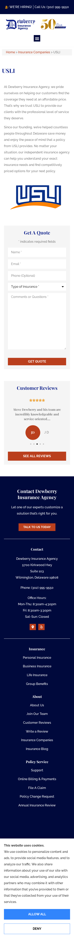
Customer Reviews (37, 723)
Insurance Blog (37, 749)
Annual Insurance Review (37, 805)
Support (37, 770)
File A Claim (37, 788)
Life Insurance (37, 675)
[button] (37, 38)
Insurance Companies (34, 52)
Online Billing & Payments (37, 779)
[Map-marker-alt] (33, 627)
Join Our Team (37, 714)
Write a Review (37, 731)
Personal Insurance (37, 657)
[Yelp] (41, 627)
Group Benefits (37, 684)
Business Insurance (37, 666)
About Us (37, 705)
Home (10, 52)
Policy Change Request (37, 796)
